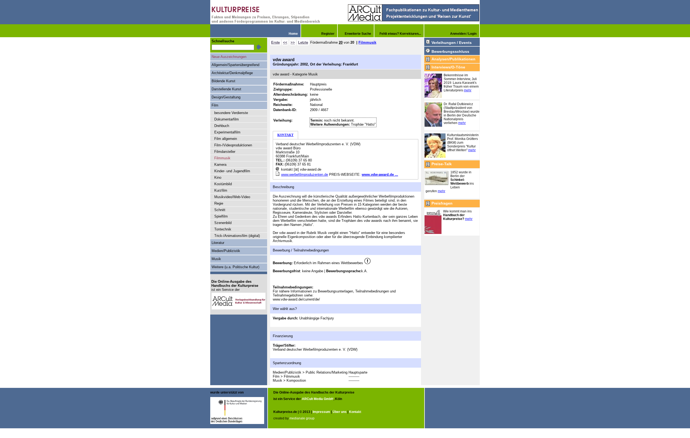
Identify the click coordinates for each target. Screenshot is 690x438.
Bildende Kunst (223, 81)
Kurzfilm (220, 190)
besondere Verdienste (231, 113)
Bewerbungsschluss (450, 51)
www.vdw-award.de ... (380, 175)
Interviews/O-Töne (448, 67)
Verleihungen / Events (452, 42)
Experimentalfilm (227, 132)
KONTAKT (285, 135)
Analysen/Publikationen (453, 59)
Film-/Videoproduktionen (233, 145)
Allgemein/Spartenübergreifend (235, 65)
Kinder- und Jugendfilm (232, 171)
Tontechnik (222, 229)
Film (215, 105)
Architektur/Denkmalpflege (232, 73)
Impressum (321, 412)
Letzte (303, 42)
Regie (218, 203)
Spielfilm (221, 216)
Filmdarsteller (224, 152)
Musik (216, 259)
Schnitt (219, 210)
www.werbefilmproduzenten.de (304, 175)
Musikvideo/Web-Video (232, 197)
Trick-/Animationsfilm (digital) (237, 236)
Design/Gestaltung (226, 97)
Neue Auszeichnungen (229, 57)
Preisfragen (442, 203)
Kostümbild (223, 184)
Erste (275, 42)
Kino (217, 177)
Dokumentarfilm (226, 119)
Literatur (218, 243)
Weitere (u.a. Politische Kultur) (235, 267)
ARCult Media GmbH (317, 399)
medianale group (302, 418)
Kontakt (355, 412)
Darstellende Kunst (226, 89)
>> (293, 42)
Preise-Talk (442, 164)
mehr (467, 90)
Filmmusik (367, 42)
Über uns (340, 412)
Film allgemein (225, 139)
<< (285, 42)
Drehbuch (221, 126)
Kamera (220, 165)
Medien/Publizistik (226, 251)
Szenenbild (223, 223)
